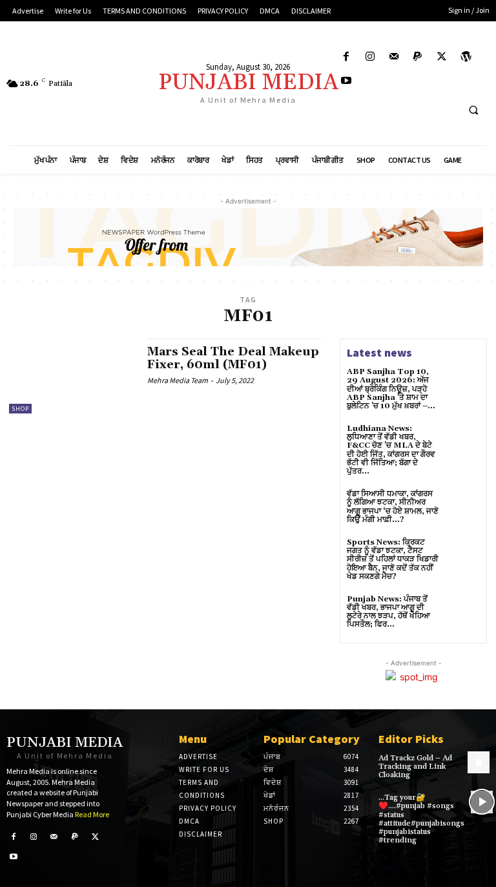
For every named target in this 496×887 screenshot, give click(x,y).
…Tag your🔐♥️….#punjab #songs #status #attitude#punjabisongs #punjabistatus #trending (421, 819)
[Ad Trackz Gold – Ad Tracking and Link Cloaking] (479, 762)
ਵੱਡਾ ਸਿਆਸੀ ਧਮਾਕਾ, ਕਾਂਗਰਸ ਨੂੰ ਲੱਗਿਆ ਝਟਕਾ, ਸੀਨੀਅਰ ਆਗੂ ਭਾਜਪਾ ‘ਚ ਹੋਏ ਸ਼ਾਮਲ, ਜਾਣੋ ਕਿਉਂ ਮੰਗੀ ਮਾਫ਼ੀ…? (393, 507)
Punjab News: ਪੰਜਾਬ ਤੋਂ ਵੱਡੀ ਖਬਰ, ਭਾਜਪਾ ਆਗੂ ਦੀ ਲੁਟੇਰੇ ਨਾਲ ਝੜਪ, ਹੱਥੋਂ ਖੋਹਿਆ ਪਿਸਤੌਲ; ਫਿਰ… (388, 612)
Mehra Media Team (177, 380)
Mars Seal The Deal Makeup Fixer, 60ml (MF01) (233, 358)
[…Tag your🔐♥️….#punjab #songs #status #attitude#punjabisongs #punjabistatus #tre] (482, 802)
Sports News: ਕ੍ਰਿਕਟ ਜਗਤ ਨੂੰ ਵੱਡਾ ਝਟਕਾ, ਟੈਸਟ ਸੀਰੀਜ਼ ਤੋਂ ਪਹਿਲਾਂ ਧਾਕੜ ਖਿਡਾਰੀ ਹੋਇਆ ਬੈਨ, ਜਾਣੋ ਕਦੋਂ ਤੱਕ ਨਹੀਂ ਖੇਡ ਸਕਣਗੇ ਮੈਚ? (393, 559)
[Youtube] (346, 81)
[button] (473, 110)
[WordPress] (466, 57)
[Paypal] (418, 57)
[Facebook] (346, 57)
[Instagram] (369, 57)
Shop (20, 408)
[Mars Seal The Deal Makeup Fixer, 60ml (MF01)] (71, 376)
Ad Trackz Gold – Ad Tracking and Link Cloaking (415, 766)
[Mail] (393, 57)
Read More (92, 814)
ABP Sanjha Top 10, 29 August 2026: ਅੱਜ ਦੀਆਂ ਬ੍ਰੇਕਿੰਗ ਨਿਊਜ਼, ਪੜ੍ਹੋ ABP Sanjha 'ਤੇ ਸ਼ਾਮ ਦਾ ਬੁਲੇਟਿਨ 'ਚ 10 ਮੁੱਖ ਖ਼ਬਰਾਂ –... (391, 389)
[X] (442, 57)
